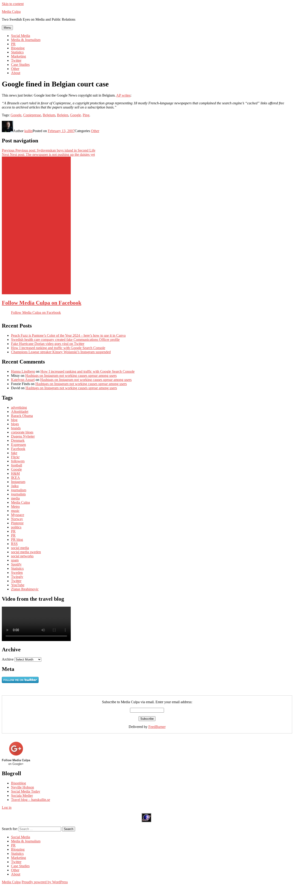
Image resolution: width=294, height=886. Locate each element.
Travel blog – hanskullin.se (30, 800)
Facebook (18, 449)
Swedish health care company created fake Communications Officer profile (65, 340)
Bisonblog (18, 783)
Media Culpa (11, 12)
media (15, 498)
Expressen (18, 445)
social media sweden (26, 552)
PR (13, 44)
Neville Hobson (22, 787)
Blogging (18, 48)
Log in (6, 807)
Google (16, 115)
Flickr (15, 457)
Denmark (18, 440)
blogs (15, 424)
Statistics (17, 52)
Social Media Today (25, 791)
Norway (17, 519)
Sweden (17, 573)
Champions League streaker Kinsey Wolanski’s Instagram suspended (61, 352)
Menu (7, 27)
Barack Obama (22, 416)
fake (14, 453)
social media (20, 548)
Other (15, 69)
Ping (86, 115)
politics (16, 527)
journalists (18, 494)
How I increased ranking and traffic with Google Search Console (58, 348)
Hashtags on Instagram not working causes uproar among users (71, 376)
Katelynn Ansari (23, 380)
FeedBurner (157, 727)
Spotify (16, 564)
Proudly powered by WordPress (45, 882)
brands (16, 428)
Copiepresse (32, 115)
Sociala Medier (22, 795)
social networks (22, 556)
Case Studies (20, 65)
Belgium (49, 115)
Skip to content (13, 4)
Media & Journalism (25, 40)
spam (15, 560)
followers (18, 461)
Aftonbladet (19, 412)
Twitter (16, 60)
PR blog (17, 540)
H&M (15, 473)
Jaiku (15, 486)
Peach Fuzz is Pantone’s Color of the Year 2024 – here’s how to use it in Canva (68, 335)
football (16, 465)
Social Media (20, 36)
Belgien (62, 115)
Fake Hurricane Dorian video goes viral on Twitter (47, 344)
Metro (15, 506)
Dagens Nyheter (23, 436)
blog (14, 420)
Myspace (17, 515)
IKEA (15, 478)
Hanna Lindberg (23, 371)
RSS (14, 544)
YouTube (17, 585)
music (15, 511)
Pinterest (17, 523)
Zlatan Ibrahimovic (25, 589)
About (15, 73)
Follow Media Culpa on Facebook (41, 303)
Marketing (18, 56)
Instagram (18, 482)
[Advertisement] (36, 225)
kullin (28, 131)
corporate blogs (22, 432)
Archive (8, 659)
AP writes (123, 95)
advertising (19, 407)
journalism (18, 490)
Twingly (17, 577)
